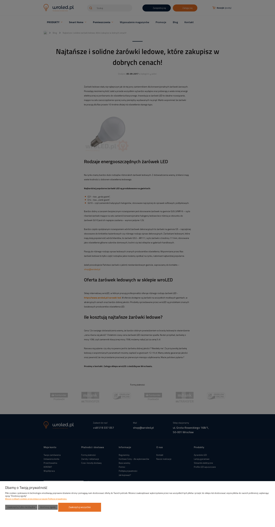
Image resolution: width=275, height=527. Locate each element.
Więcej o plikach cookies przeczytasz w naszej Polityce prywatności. (36, 498)
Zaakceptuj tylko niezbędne (21, 507)
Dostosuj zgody (48, 507)
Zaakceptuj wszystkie (80, 507)
